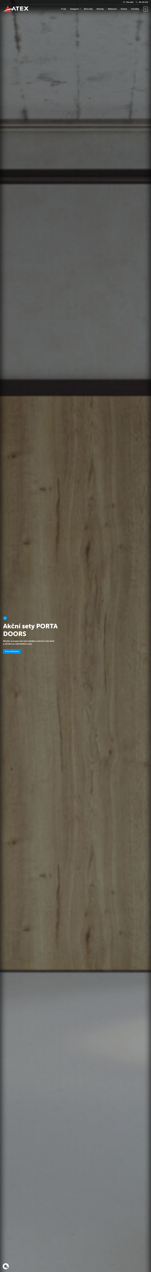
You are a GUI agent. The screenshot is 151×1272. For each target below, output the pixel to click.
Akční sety (88, 9)
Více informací (12, 651)
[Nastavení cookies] (6, 1266)
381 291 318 (143, 2)
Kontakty (135, 9)
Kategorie (74, 9)
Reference (112, 9)
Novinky (100, 9)
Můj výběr (130, 2)
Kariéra (124, 9)
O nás (63, 9)
